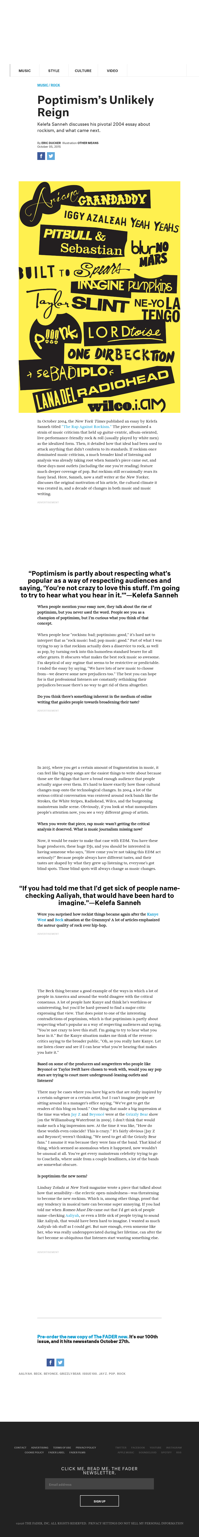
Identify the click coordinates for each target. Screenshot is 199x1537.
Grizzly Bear (137, 1114)
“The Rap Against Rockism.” (87, 426)
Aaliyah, (26, 1373)
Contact (20, 1447)
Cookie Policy (34, 1452)
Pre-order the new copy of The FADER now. (82, 1335)
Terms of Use (62, 1447)
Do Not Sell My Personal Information (150, 1523)
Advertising (39, 1447)
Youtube (155, 1447)
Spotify (166, 1452)
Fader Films (77, 1452)
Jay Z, (103, 1373)
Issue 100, (90, 1373)
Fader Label (56, 1452)
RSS (179, 1452)
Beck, (38, 1373)
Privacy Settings (102, 1523)
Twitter (121, 1447)
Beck (59, 920)
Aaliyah (72, 1215)
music (42, 84)
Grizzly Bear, (70, 1373)
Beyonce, (51, 1373)
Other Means (88, 142)
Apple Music (126, 1452)
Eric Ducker (51, 142)
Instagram (174, 1447)
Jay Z (76, 1114)
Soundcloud (147, 1452)
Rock (55, 84)
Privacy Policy (86, 1447)
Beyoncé (96, 1114)
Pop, (112, 1373)
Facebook (138, 1447)
